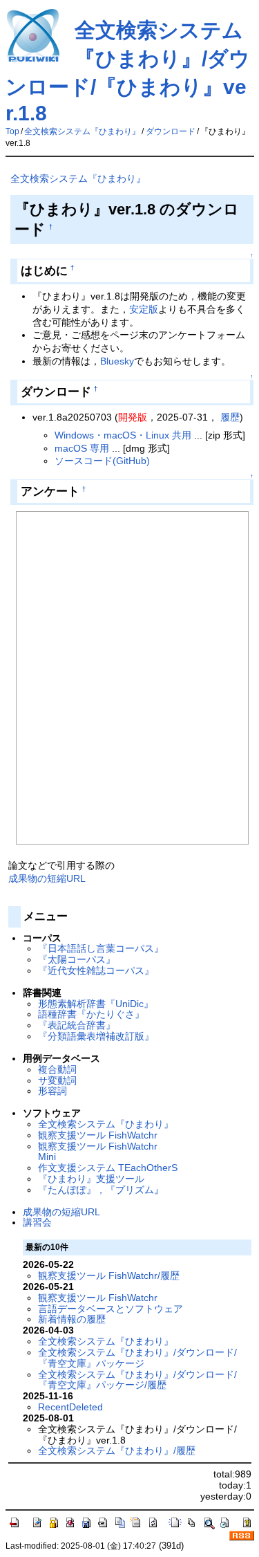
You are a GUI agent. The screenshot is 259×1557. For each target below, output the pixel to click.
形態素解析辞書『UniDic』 (95, 1003)
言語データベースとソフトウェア (110, 1308)
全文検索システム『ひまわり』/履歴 (116, 1450)
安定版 (143, 309)
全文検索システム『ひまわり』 (82, 131)
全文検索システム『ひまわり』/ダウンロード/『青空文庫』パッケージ (137, 1358)
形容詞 (52, 1090)
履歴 (230, 417)
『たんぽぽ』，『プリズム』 (101, 1189)
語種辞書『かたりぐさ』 (91, 1014)
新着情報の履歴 (72, 1319)
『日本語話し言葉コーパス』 (101, 948)
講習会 (37, 1222)
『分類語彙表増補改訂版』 (96, 1036)
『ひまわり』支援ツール (91, 1178)
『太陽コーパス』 (76, 959)
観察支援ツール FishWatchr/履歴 (109, 1275)
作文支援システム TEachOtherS (108, 1167)
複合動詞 (57, 1069)
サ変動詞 (57, 1080)
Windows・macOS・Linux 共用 (123, 435)
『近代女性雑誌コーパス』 (96, 970)
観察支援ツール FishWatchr (97, 1135)
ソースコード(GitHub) (102, 460)
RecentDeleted (70, 1406)
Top (12, 131)
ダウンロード (170, 131)
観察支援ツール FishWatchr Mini (97, 1152)
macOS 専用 (82, 448)
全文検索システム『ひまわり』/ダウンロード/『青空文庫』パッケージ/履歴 (137, 1380)
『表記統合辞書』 (76, 1025)
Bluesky (117, 361)
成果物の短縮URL (47, 878)
